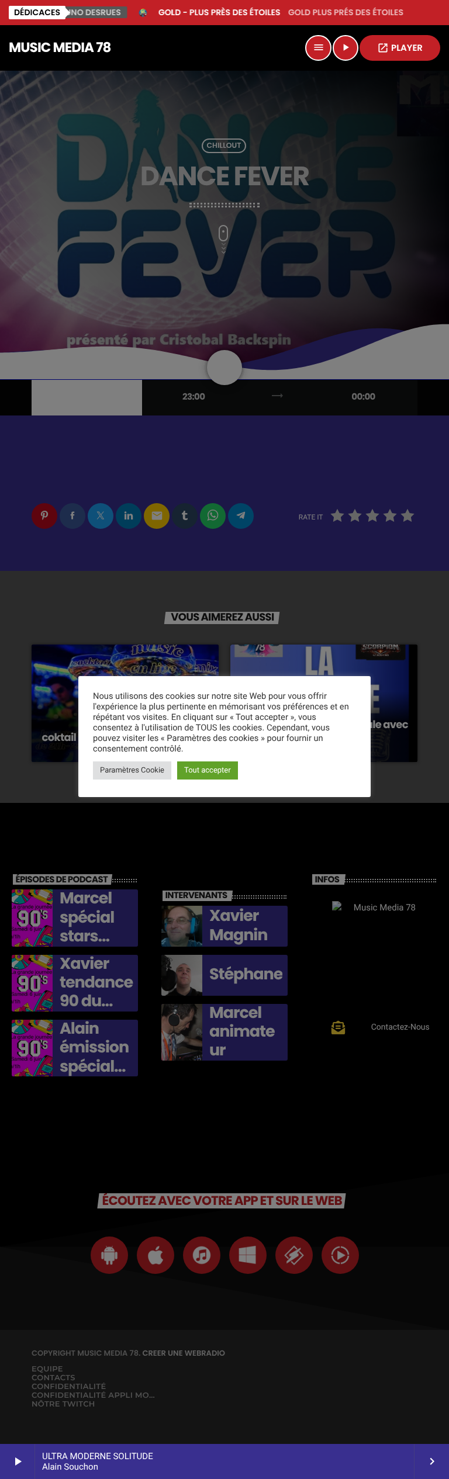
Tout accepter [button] (207, 770)
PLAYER (400, 48)
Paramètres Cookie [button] (132, 770)
